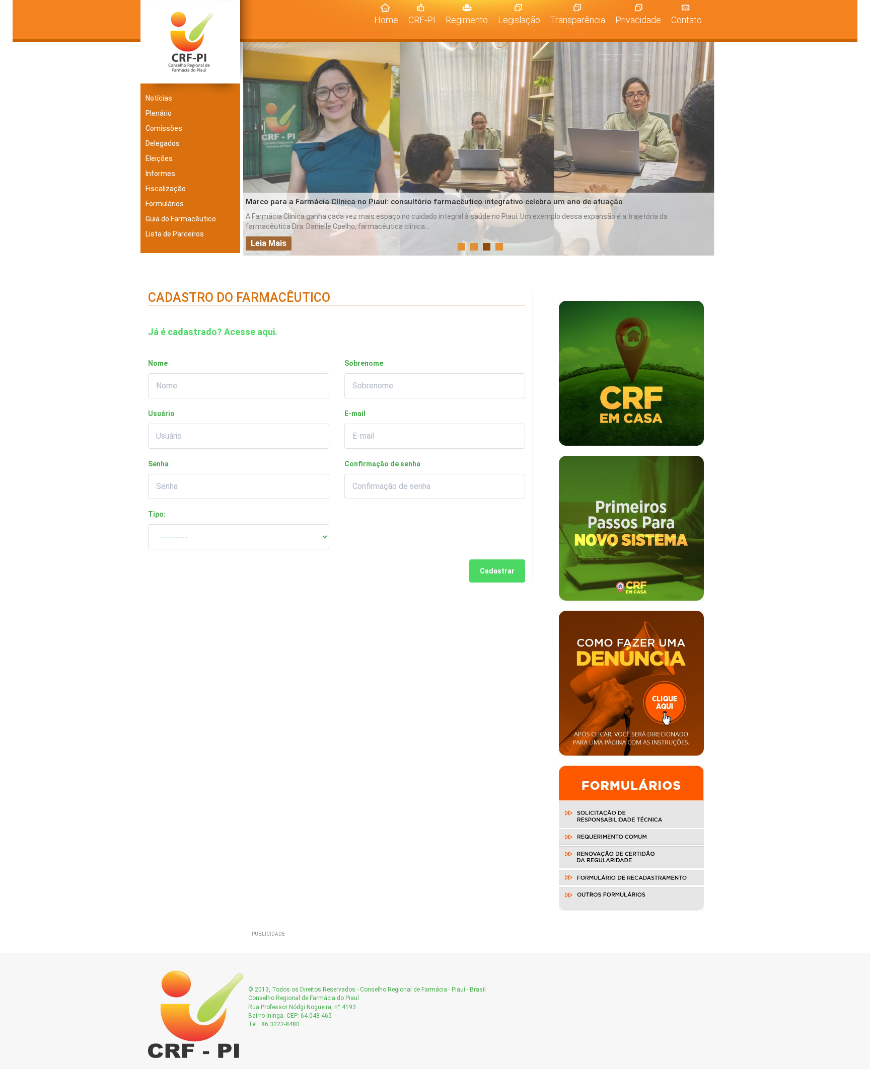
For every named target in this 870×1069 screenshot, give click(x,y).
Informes (160, 174)
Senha (158, 464)
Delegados (163, 143)
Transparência (577, 20)
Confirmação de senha (382, 464)
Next (704, 149)
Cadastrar (497, 571)
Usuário (161, 413)
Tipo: (157, 514)
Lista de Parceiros (175, 234)
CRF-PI (422, 20)
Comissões (164, 128)
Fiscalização (166, 189)
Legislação (519, 20)
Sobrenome (363, 363)
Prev (256, 149)
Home (388, 19)
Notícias (159, 98)
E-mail (355, 413)
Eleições (159, 158)
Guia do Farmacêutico (181, 219)
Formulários (165, 204)
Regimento (467, 20)
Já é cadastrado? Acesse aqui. (212, 331)
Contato (686, 20)
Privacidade (638, 20)
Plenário (159, 113)
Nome (158, 363)
